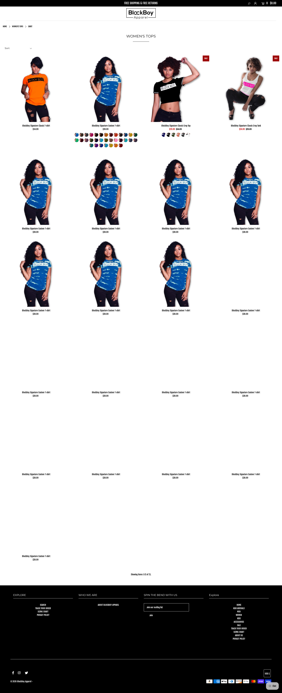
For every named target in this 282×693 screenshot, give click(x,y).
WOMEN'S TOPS (17, 26)
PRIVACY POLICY (43, 615)
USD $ (267, 673)
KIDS (239, 618)
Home (5, 26)
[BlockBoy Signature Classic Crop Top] (176, 89)
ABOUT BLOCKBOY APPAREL (108, 605)
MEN (239, 611)
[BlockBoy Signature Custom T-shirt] (106, 89)
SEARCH (43, 605)
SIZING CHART (43, 611)
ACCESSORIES (239, 622)
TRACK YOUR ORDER (43, 608)
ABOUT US (239, 635)
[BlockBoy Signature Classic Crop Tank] (245, 89)
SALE (239, 625)
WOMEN (239, 615)
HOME (239, 605)
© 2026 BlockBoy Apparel (20, 681)
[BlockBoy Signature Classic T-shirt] (36, 89)
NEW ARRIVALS (239, 608)
